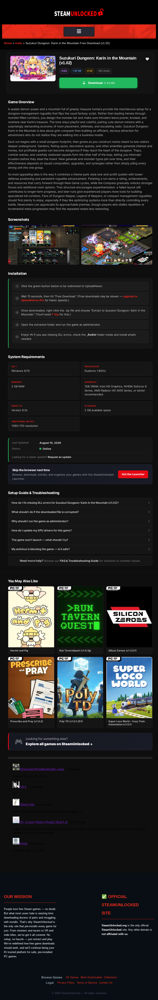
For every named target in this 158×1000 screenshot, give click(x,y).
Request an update (59, 457)
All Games (72, 977)
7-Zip (55, 314)
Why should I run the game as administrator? (40, 521)
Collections (110, 977)
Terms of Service (87, 982)
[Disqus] (80, 813)
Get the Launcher (133, 474)
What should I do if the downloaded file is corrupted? (45, 512)
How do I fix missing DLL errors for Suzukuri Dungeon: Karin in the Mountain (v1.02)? (65, 502)
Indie (18, 43)
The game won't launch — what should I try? (40, 539)
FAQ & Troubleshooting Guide (79, 560)
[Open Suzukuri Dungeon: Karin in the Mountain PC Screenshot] (43, 245)
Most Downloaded (91, 977)
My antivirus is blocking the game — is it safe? (41, 549)
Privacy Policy (66, 982)
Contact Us (106, 982)
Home (8, 43)
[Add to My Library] (147, 59)
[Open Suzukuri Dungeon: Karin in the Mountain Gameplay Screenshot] (116, 245)
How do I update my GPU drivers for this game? (42, 530)
